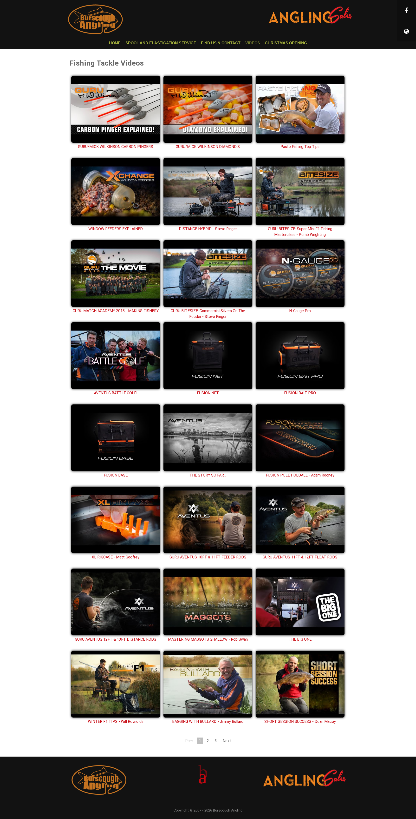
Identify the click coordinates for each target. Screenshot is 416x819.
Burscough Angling (227, 810)
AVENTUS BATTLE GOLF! (115, 393)
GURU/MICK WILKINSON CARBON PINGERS (115, 146)
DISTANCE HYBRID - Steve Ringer (208, 229)
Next (227, 740)
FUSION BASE (116, 475)
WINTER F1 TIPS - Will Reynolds (115, 721)
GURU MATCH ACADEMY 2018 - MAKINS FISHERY (116, 311)
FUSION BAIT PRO (300, 393)
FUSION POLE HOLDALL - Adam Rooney (300, 475)
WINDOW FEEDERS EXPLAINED (115, 229)
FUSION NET (208, 393)
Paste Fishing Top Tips (299, 146)
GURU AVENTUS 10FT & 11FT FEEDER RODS (207, 557)
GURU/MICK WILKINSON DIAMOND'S (208, 146)
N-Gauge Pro (300, 311)
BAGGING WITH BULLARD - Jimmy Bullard (207, 721)
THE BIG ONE (300, 639)
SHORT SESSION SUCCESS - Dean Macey (300, 721)
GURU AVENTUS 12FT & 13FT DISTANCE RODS (115, 639)
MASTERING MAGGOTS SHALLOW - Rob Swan (208, 639)
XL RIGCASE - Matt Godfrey (115, 557)
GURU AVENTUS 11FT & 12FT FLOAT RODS (300, 557)
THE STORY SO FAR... (207, 475)
